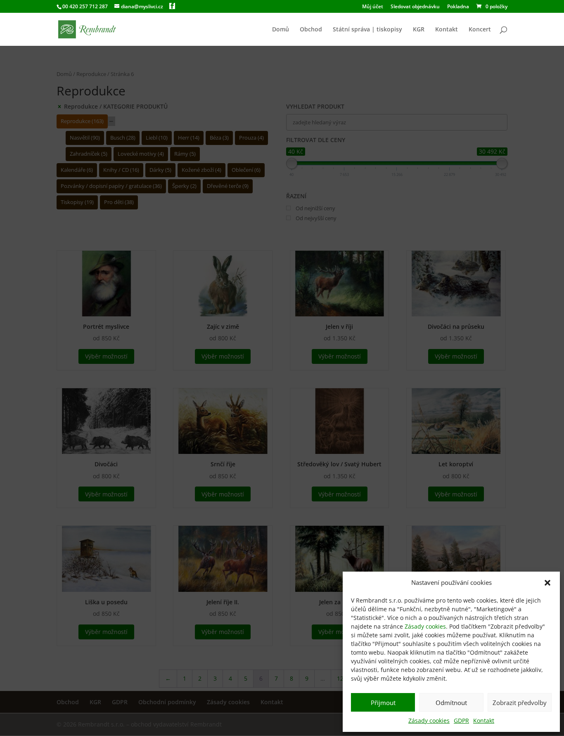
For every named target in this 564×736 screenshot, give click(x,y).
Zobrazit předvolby (520, 702)
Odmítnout (451, 702)
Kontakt (483, 720)
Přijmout (383, 702)
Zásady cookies (425, 626)
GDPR (461, 720)
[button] (547, 583)
